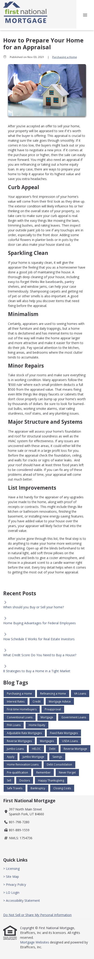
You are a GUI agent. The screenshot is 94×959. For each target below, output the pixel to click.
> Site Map (11, 876)
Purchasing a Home (64, 57)
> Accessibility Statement (21, 900)
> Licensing (11, 868)
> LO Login (11, 892)
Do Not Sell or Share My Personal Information (37, 915)
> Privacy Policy (14, 884)
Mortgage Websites (35, 942)
